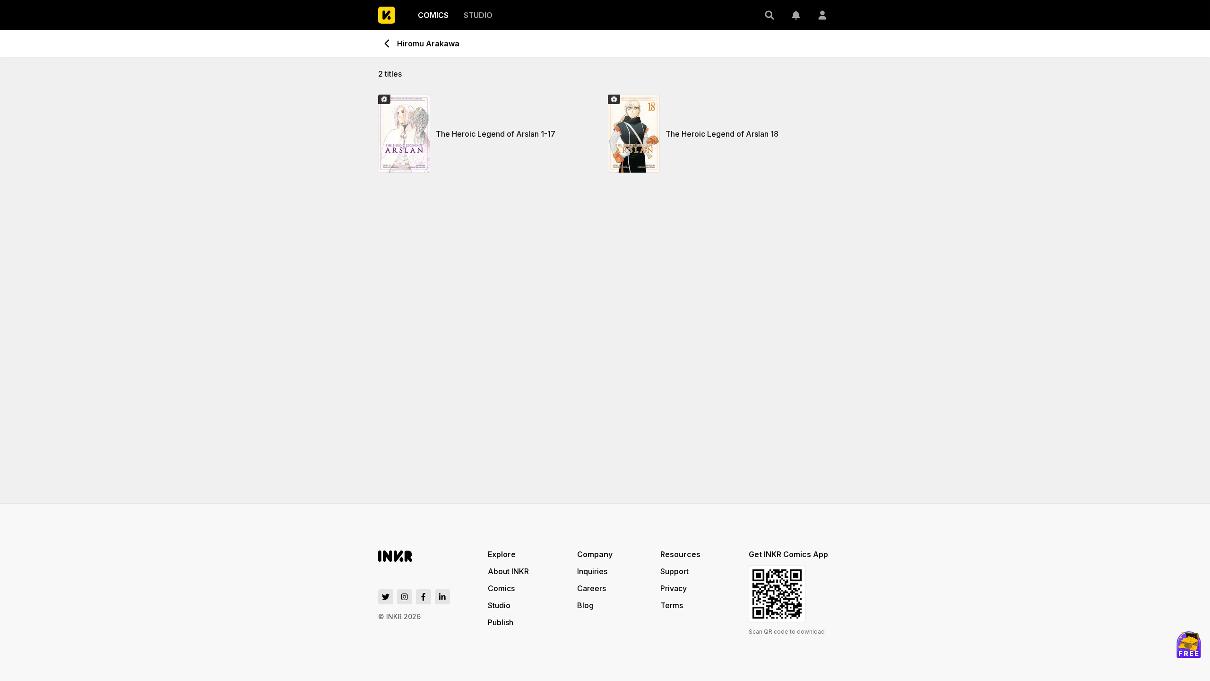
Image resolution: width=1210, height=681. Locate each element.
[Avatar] (822, 15)
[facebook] (423, 596)
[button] (769, 15)
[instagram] (404, 596)
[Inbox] (795, 15)
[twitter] (385, 596)
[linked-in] (442, 596)
